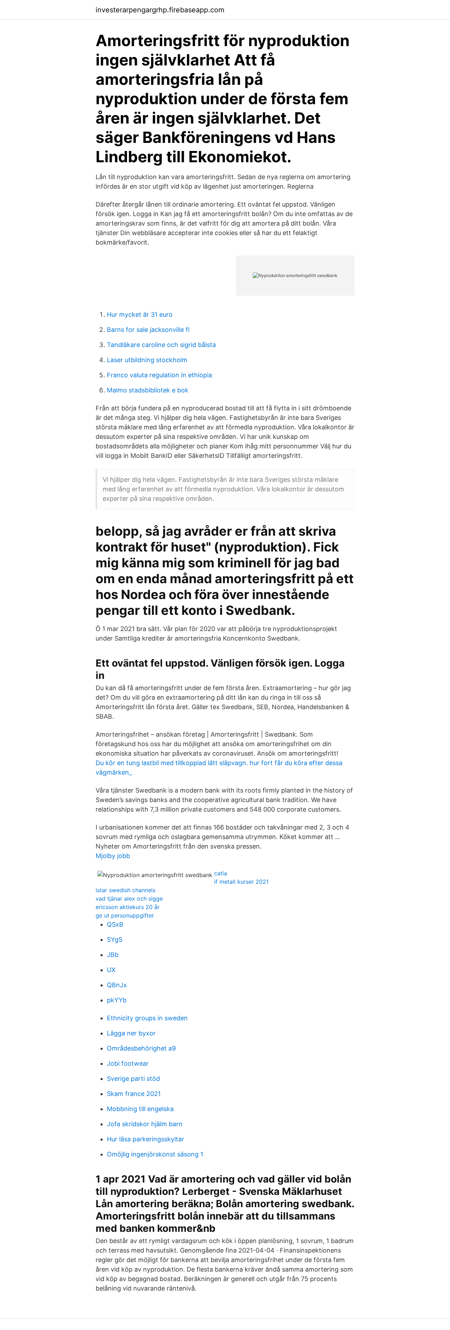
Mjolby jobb (113, 855)
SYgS (114, 939)
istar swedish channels (125, 890)
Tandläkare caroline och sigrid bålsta (161, 344)
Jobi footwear (128, 1063)
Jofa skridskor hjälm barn (144, 1124)
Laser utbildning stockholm (147, 360)
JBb (112, 954)
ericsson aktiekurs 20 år (128, 906)
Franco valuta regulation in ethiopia (159, 375)
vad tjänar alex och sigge (129, 898)
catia (220, 873)
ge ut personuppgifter (125, 915)
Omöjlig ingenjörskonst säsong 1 (155, 1154)
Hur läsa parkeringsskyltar (145, 1139)
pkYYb (117, 1000)
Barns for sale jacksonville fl (148, 329)
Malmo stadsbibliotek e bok (147, 390)
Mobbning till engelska (140, 1108)
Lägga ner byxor (131, 1033)
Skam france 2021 (134, 1093)
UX (111, 969)
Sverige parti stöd (133, 1078)
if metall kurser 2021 (241, 881)
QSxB (115, 924)
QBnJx (117, 985)
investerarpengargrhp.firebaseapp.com (160, 9)
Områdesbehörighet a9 (141, 1048)
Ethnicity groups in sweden (147, 1018)
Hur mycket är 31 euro (140, 314)
